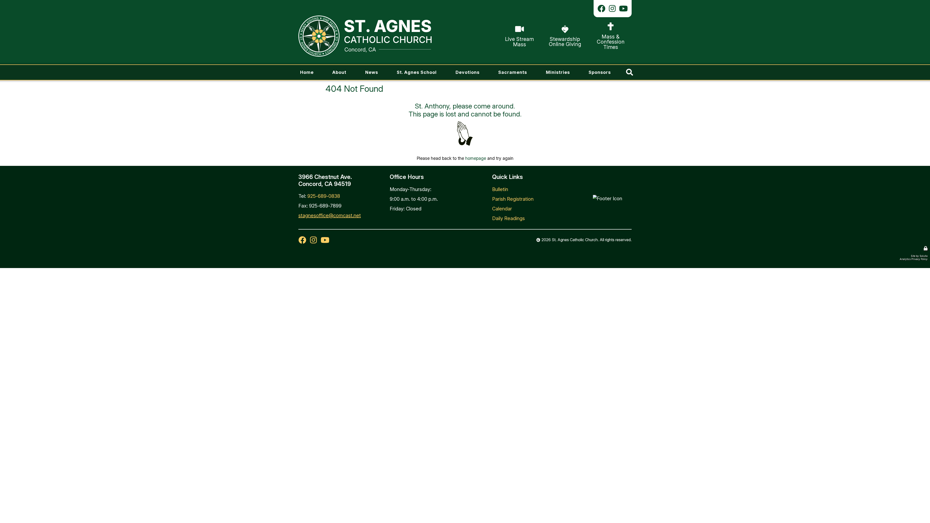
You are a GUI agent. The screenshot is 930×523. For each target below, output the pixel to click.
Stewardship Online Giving (565, 36)
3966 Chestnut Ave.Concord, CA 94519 (325, 180)
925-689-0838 (323, 196)
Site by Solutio (919, 255)
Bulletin (500, 189)
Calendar (502, 209)
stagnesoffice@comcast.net (329, 215)
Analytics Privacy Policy (914, 259)
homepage (475, 158)
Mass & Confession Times (610, 36)
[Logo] (365, 36)
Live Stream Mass (518, 36)
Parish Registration (513, 199)
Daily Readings (508, 218)
